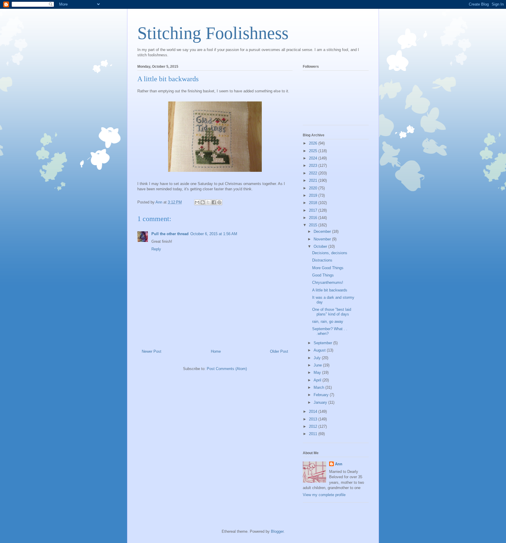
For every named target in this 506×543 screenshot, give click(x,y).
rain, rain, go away (327, 321)
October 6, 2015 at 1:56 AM (213, 234)
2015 (313, 225)
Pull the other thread (170, 234)
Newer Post (151, 351)
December (323, 231)
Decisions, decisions (329, 253)
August (320, 350)
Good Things (323, 275)
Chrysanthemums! (327, 282)
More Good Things (327, 268)
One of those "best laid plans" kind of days (331, 311)
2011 (313, 434)
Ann (338, 464)
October (321, 246)
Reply (156, 249)
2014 (313, 411)
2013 (313, 419)
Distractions (322, 260)
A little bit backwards (329, 290)
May (318, 372)
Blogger (277, 531)
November (323, 239)
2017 (313, 210)
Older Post (279, 351)
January (321, 402)
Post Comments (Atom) (227, 368)
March (319, 387)
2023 (313, 165)
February (322, 395)
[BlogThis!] (203, 202)
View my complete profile (324, 495)
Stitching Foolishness (212, 33)
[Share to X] (208, 202)
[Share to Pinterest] (219, 202)
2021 (313, 180)
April (318, 380)
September (323, 343)
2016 (313, 217)
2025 (313, 151)
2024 (313, 158)
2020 (313, 188)
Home (216, 351)
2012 (313, 426)
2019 (313, 195)
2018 (313, 203)
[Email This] (197, 202)
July (318, 358)
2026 (313, 143)
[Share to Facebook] (214, 202)
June (318, 365)
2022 (313, 173)
